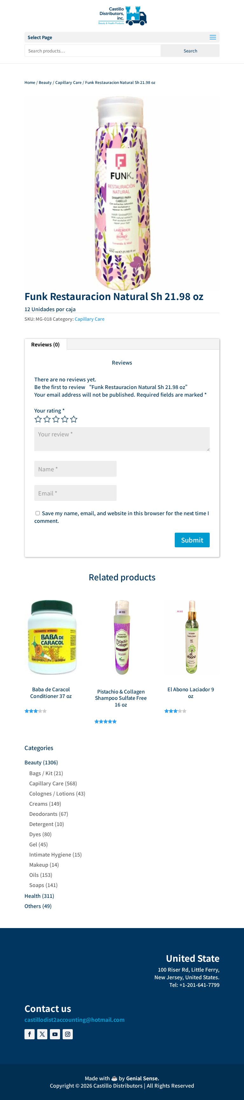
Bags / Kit (40, 773)
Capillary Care (68, 82)
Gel (33, 844)
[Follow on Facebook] (29, 1034)
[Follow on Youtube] (55, 1034)
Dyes (35, 834)
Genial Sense (142, 1078)
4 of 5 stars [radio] (65, 419)
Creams (38, 803)
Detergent (41, 824)
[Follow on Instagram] (68, 1034)
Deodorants (43, 813)
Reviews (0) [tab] (45, 344)
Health (32, 895)
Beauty (45, 82)
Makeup (38, 864)
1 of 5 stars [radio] (38, 419)
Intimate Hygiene (50, 854)
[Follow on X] (42, 1034)
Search (190, 51)
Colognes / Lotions (52, 793)
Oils (34, 874)
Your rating (49, 410)
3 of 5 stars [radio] (56, 419)
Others (32, 906)
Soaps (36, 885)
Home (29, 82)
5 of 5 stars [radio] (74, 419)
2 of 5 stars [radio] (47, 419)
